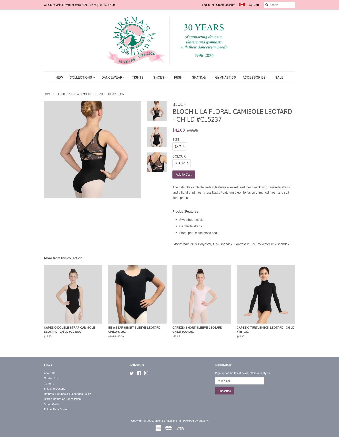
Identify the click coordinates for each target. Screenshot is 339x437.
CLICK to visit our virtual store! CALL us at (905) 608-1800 (80, 5)
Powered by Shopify (195, 420)
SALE (279, 77)
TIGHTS (138, 77)
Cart (256, 5)
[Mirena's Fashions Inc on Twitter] (132, 374)
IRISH (178, 77)
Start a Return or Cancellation (62, 399)
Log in (206, 5)
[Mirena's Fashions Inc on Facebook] (139, 374)
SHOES (159, 77)
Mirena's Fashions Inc (168, 420)
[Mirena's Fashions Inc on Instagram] (146, 374)
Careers (49, 383)
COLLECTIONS (81, 77)
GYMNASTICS (225, 77)
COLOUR (179, 156)
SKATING (199, 77)
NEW (59, 77)
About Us (49, 373)
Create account (225, 5)
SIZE (176, 139)
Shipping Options (54, 388)
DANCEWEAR (112, 77)
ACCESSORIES (254, 77)
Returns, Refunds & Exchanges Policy (67, 394)
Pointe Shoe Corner (56, 409)
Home (47, 93)
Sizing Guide (52, 404)
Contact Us (51, 378)
